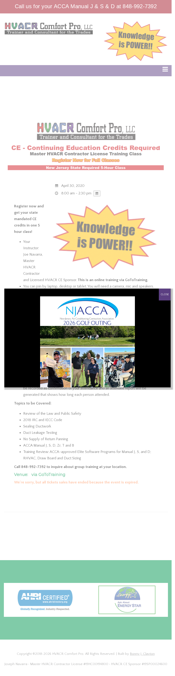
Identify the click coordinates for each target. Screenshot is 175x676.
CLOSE (165, 294)
